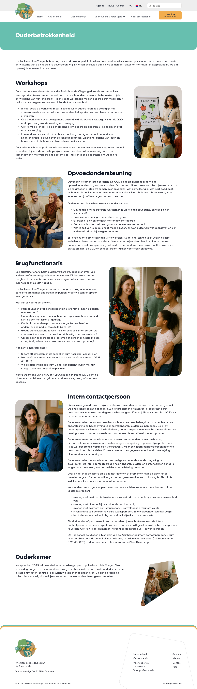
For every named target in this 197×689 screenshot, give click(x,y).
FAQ (130, 5)
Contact (120, 5)
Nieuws (110, 5)
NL (140, 5)
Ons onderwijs (78, 16)
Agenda (100, 5)
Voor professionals (141, 16)
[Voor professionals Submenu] (154, 16)
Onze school (55, 16)
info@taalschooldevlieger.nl (30, 662)
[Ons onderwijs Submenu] (88, 16)
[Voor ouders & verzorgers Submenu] (124, 16)
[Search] (150, 5)
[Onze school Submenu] (64, 16)
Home (40, 16)
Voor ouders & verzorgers (108, 16)
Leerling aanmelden (172, 683)
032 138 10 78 (23, 665)
